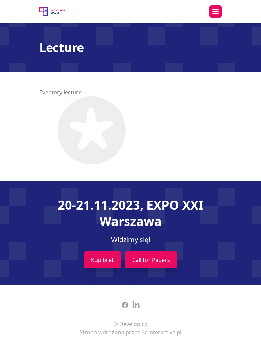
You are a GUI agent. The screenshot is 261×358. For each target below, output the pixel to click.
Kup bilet (102, 260)
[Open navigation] (215, 11)
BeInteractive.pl (161, 332)
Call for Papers (151, 260)
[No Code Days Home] (52, 11)
